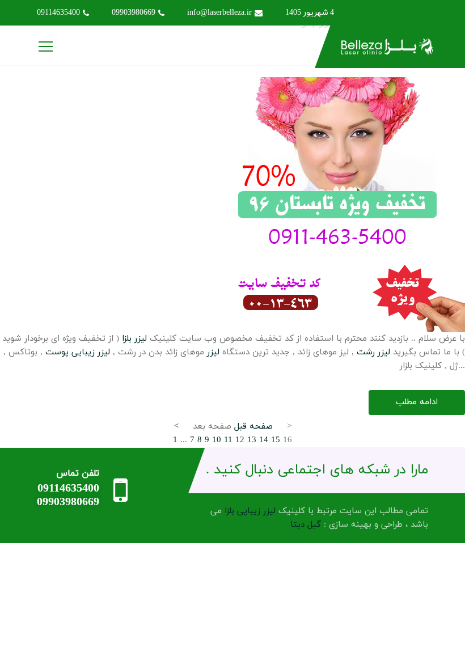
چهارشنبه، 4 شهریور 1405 (327, 12)
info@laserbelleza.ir (219, 12)
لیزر (140, 339)
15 (275, 440)
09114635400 (58, 12)
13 (251, 440)
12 (239, 440)
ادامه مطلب (417, 402)
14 (263, 440)
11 (228, 440)
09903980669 (133, 12)
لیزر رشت (373, 352)
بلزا (127, 339)
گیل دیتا (305, 525)
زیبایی (83, 352)
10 (216, 440)
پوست (57, 352)
